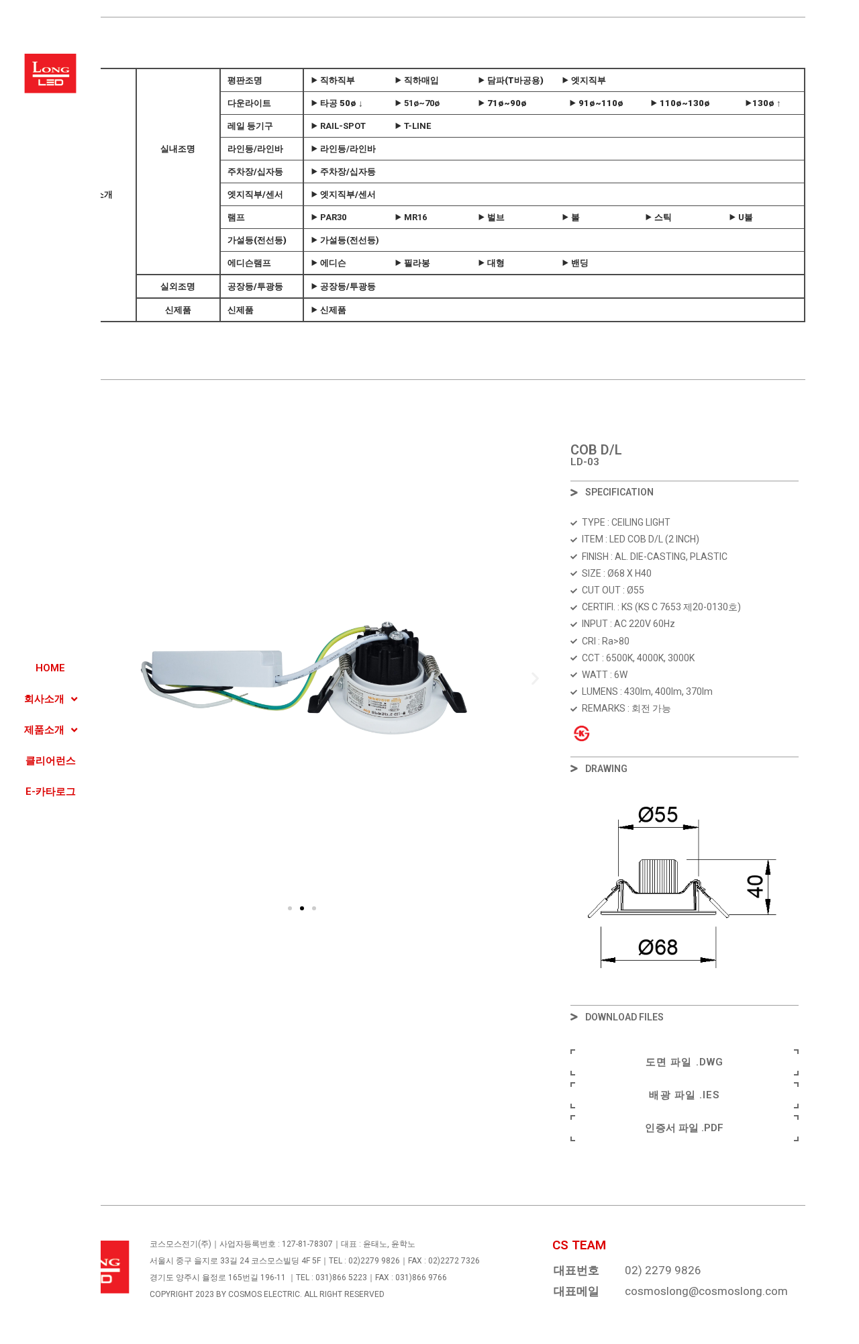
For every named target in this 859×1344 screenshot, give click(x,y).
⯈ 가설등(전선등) (345, 240)
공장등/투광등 (255, 286)
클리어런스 (51, 761)
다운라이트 (249, 103)
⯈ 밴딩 (575, 263)
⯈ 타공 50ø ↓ (337, 103)
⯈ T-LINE (413, 126)
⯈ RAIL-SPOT (338, 126)
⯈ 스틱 (658, 217)
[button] (290, 908)
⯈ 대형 (491, 263)
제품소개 (44, 730)
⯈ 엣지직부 (584, 80)
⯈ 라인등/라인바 (343, 149)
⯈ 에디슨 (328, 263)
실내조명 (178, 149)
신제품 (178, 310)
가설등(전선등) (257, 240)
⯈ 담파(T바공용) (511, 80)
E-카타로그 (51, 791)
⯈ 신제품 (328, 310)
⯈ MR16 (411, 217)
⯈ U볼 (741, 217)
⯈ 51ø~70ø (417, 103)
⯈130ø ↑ (763, 103)
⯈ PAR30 (328, 217)
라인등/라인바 (255, 149)
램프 (236, 217)
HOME (50, 668)
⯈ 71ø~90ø (502, 103)
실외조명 (178, 286)
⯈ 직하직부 (333, 80)
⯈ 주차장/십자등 (343, 171)
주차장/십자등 (255, 171)
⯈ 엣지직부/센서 (343, 194)
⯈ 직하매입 (417, 80)
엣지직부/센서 (255, 194)
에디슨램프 (249, 263)
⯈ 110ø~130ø (680, 103)
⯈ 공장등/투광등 (343, 286)
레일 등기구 (250, 126)
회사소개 (44, 699)
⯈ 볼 (571, 217)
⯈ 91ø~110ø (596, 103)
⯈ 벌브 (491, 217)
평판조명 (245, 80)
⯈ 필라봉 (412, 263)
